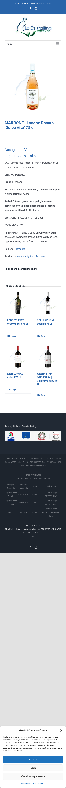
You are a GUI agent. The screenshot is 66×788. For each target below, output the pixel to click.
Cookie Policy (25, 783)
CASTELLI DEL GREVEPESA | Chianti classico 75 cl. (47, 379)
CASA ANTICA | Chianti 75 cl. (15, 376)
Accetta (33, 759)
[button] (61, 730)
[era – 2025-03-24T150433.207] (33, 87)
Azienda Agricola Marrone (31, 256)
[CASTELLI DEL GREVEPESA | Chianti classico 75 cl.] (48, 356)
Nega (33, 768)
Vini (27, 150)
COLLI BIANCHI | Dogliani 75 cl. (46, 322)
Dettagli (12, 336)
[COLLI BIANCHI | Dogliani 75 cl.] (48, 302)
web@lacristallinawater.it (41, 4)
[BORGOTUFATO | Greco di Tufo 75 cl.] (18, 302)
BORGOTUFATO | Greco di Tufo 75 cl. (18, 322)
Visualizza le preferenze (33, 776)
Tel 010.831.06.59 (21, 4)
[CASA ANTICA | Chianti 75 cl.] (18, 356)
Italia (32, 156)
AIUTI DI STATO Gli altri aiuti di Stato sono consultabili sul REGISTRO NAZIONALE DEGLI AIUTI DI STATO (33, 529)
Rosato (20, 156)
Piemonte (20, 249)
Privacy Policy (39, 783)
